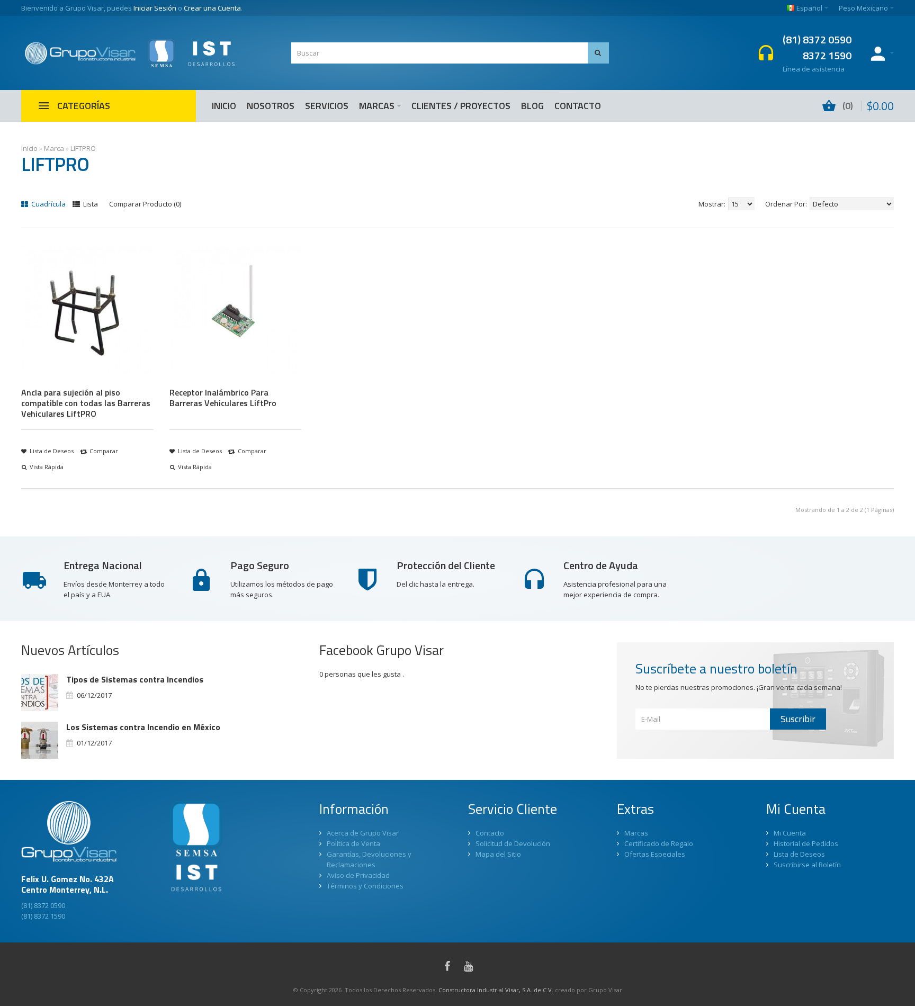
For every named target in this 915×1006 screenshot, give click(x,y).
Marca (54, 148)
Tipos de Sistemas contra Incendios (134, 679)
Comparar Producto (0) (145, 204)
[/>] (39, 692)
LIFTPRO (83, 148)
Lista (90, 204)
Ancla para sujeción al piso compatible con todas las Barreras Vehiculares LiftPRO (85, 403)
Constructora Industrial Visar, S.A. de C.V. (495, 990)
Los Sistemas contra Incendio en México (143, 727)
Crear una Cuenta (212, 8)
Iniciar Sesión (154, 8)
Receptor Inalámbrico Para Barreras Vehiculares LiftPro (222, 397)
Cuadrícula (48, 204)
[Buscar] (598, 53)
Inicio (29, 148)
